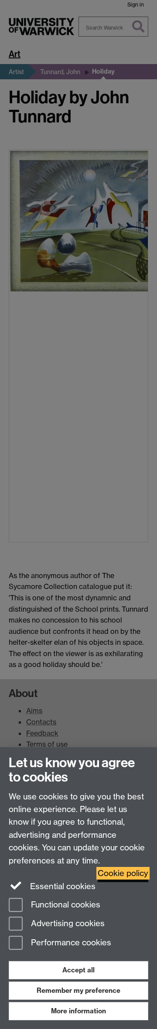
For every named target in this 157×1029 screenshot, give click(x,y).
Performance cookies (70, 943)
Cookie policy (123, 873)
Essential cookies (62, 886)
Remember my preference (78, 990)
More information (78, 1011)
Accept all (78, 970)
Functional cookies (64, 905)
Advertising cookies (67, 924)
